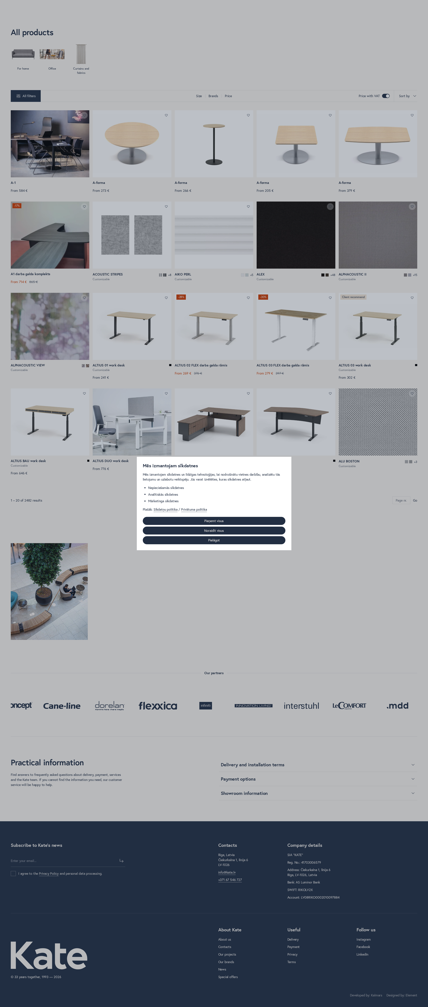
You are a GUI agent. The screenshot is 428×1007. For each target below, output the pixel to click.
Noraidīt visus (214, 530)
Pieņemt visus (214, 521)
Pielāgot (214, 540)
